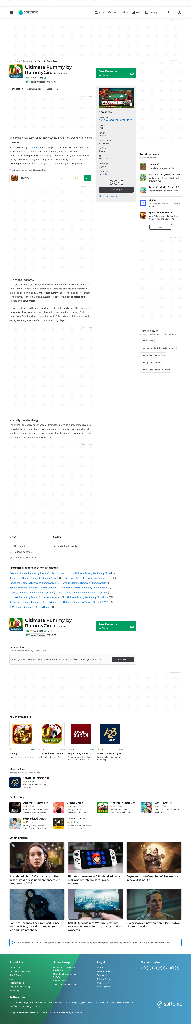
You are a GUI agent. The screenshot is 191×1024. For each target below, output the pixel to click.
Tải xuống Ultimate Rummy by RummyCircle (83, 587)
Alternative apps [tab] (34, 89)
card (34, 147)
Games (115, 12)
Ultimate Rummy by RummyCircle (48, 69)
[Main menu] (11, 12)
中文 (38, 1006)
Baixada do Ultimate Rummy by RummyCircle (83, 592)
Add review (116, 190)
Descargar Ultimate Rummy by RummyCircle (32, 578)
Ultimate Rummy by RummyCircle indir (87, 597)
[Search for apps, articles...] (168, 12)
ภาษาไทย (13, 1006)
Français (44, 1002)
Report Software (109, 196)
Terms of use (103, 975)
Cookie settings (104, 987)
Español (35, 1002)
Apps (101, 12)
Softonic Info (15, 967)
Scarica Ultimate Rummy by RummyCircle (31, 592)
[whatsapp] (122, 182)
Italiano (69, 1002)
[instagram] (149, 968)
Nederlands (93, 1002)
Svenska (129, 1002)
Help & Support (16, 975)
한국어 (84, 1002)
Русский (120, 1002)
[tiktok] (154, 968)
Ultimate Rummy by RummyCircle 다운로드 (85, 602)
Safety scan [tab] (52, 89)
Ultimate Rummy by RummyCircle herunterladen (34, 597)
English (27, 1002)
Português (110, 1002)
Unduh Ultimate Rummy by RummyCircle (84, 583)
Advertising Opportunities (65, 984)
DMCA (100, 967)
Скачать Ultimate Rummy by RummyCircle (31, 573)
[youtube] (171, 968)
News (139, 12)
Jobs (11, 979)
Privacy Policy (103, 979)
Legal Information (105, 971)
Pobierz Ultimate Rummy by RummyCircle (31, 587)
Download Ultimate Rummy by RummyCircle (32, 602)
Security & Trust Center (20, 971)
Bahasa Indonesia (57, 1002)
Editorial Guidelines (18, 983)
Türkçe (22, 1006)
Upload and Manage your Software (64, 975)
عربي (11, 1002)
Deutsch (19, 1002)
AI (127, 12)
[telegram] (177, 968)
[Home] (10, 61)
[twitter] (116, 182)
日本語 (77, 1002)
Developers (155, 12)
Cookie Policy (103, 983)
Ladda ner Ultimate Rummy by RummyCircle (32, 583)
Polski (102, 1002)
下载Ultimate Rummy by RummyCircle (29, 607)
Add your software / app (20, 987)
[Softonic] (28, 12)
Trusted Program (36, 82)
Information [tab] (17, 89)
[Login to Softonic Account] (179, 12)
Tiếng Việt (30, 1006)
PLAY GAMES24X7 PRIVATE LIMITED (115, 120)
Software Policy (60, 980)
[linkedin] (165, 968)
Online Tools (14, 990)
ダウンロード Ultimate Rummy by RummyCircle (86, 573)
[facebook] (111, 182)
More (160, 227)
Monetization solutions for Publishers (65, 968)
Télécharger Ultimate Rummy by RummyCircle (87, 578)
